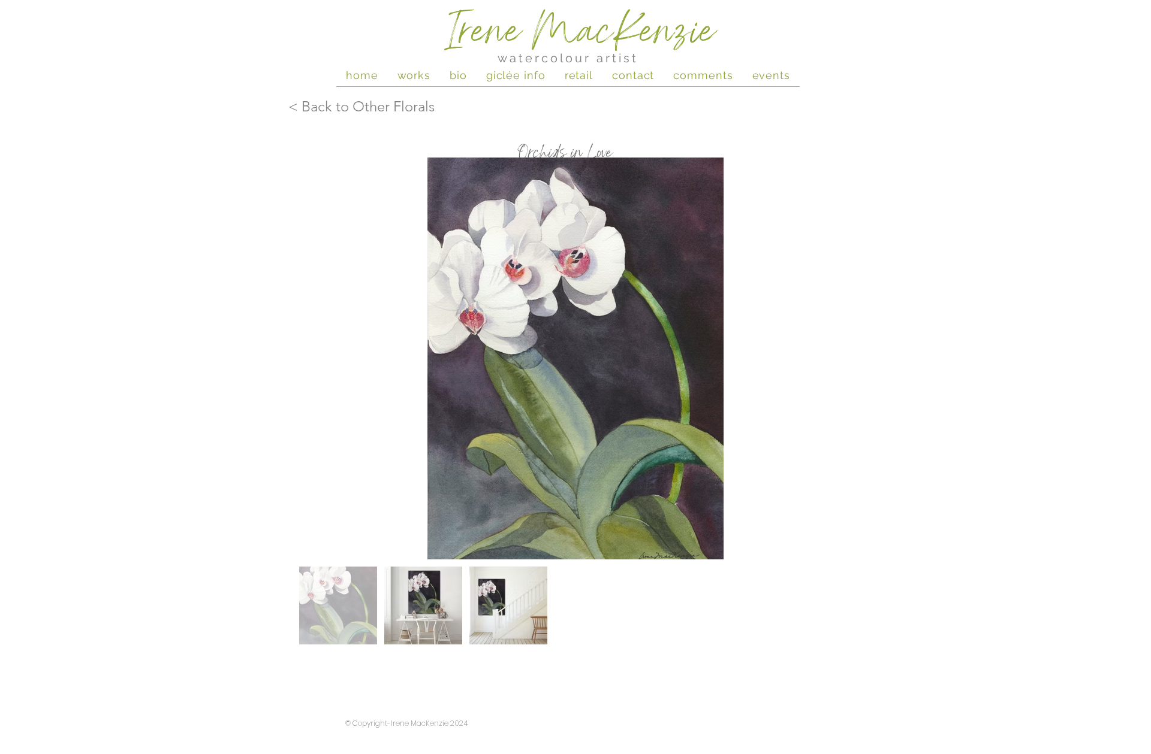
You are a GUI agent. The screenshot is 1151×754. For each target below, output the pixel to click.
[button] (771, 74)
